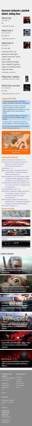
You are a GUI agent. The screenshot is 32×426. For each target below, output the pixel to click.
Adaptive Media (6, 417)
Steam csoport (20, 383)
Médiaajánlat (5, 385)
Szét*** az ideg (9, 206)
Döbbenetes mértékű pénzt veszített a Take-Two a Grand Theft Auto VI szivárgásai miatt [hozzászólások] (17, 185)
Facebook (19, 377)
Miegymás (5, 407)
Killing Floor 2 (7, 30)
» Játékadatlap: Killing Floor (8, 26)
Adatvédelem (5, 387)
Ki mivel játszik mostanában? (13, 160)
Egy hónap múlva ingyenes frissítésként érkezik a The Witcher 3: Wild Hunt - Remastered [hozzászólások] (16, 164)
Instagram (19, 381)
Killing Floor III (7, 42)
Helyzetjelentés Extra (11, 189)
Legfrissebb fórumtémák (10, 157)
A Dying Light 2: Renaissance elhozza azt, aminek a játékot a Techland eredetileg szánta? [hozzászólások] (16, 172)
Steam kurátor (20, 385)
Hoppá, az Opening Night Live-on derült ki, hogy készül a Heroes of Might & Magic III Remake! (15, 117)
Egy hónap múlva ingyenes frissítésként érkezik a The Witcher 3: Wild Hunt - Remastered (16, 102)
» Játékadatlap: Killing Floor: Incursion (11, 93)
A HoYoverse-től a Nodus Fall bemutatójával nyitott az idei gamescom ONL (16, 127)
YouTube (18, 379)
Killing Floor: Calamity (10, 76)
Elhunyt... (7, 168)
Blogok (4, 392)
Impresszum (5, 383)
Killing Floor (6, 17)
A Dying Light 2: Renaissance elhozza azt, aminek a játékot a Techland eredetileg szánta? (16, 122)
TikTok (18, 387)
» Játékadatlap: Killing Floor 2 (9, 38)
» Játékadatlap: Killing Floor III (9, 72)
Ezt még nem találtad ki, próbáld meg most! (16, 151)
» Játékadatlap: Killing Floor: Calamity (10, 79)
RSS (3, 389)
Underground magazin (8, 400)
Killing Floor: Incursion (11, 85)
